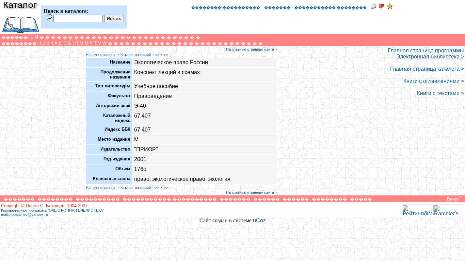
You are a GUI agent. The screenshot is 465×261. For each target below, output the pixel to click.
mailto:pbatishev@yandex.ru (24, 214)
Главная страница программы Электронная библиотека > (426, 53)
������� (277, 7)
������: (15, 37)
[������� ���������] (381, 7)
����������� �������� (330, 7)
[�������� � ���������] (389, 7)
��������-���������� (225, 7)
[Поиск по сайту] (49, 18)
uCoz (259, 220)
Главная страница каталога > (427, 69)
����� (361, 199)
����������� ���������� (169, 199)
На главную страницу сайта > (251, 49)
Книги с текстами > (440, 93)
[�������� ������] (373, 7)
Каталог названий (136, 55)
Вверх (453, 199)
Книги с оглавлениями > (433, 81)
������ (266, 199)
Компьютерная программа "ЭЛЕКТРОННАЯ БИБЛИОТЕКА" (52, 210)
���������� (97, 199)
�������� (55, 199)
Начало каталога (100, 55)
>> (157, 55)
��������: (19, 43)
